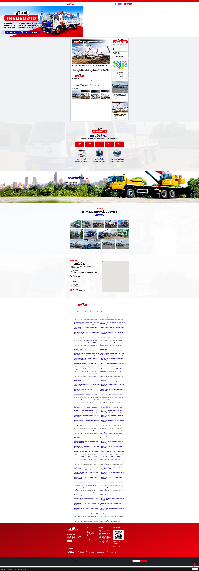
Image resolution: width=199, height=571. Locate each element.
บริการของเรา (87, 4)
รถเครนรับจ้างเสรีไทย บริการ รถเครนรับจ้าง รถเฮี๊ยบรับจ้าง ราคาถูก (112, 426)
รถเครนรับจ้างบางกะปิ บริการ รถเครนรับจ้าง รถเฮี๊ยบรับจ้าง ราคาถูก (111, 395)
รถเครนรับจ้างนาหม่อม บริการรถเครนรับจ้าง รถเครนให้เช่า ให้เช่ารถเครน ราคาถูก (112, 488)
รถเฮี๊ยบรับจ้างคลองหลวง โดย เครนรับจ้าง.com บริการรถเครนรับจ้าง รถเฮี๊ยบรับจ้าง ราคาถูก (86, 359)
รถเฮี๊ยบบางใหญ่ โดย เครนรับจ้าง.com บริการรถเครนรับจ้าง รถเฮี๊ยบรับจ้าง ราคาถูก (86, 504)
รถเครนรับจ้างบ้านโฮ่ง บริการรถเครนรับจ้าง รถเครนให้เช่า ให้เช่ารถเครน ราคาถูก (112, 379)
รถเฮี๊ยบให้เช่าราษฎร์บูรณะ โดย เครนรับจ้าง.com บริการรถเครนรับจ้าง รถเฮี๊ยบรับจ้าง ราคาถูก (112, 467)
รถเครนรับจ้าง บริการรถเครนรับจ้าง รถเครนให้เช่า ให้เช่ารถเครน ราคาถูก (112, 457)
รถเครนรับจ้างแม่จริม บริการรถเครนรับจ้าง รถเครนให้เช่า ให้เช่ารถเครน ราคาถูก (86, 328)
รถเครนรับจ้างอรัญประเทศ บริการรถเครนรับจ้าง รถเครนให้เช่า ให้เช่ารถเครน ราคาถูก (112, 493)
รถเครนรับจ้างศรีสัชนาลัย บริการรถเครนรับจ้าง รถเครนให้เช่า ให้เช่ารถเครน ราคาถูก (86, 338)
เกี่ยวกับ (98, 4)
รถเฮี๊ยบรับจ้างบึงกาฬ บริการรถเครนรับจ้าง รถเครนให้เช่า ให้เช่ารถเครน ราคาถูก (86, 374)
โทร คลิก (75, 84)
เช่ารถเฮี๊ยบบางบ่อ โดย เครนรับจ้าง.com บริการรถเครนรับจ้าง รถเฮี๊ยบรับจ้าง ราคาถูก (112, 405)
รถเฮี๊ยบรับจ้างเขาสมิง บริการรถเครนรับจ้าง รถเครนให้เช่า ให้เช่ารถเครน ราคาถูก (86, 385)
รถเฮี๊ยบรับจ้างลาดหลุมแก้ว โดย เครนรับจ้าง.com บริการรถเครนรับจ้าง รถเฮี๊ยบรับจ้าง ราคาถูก (86, 348)
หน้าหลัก (82, 4)
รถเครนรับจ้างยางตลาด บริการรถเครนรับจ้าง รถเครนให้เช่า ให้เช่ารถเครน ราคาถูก (86, 317)
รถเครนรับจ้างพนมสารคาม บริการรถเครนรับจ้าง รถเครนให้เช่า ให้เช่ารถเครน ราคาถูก (86, 519)
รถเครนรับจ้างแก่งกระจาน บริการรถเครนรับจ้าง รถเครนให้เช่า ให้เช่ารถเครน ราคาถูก (112, 390)
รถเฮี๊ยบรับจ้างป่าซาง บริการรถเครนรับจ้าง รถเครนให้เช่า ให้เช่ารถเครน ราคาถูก (112, 442)
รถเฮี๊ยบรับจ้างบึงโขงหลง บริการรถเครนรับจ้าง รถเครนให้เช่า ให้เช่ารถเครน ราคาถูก (112, 509)
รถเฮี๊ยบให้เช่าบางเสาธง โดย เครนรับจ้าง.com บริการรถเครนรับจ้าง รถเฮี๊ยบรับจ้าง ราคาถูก (119, 95)
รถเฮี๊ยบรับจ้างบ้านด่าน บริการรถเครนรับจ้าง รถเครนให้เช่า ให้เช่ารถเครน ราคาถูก (112, 364)
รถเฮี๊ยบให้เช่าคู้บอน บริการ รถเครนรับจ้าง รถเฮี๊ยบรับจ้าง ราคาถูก (86, 452)
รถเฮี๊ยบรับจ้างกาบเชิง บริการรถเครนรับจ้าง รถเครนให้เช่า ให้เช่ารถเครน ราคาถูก (112, 338)
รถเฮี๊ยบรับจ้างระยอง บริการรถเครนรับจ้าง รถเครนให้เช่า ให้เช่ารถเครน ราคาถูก (86, 509)
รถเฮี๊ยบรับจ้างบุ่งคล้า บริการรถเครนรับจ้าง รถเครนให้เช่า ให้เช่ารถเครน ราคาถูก (86, 462)
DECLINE (188, 569)
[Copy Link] (121, 68)
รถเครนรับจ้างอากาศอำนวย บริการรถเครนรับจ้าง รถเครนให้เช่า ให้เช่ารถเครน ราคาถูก (86, 395)
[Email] (117, 65)
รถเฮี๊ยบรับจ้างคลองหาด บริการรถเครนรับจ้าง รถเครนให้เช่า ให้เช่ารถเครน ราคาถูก (112, 374)
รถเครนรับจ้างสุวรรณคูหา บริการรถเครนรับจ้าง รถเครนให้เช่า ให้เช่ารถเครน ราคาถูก (106, 537)
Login (102, 4)
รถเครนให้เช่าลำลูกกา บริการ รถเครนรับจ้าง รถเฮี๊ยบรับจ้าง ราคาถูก (112, 436)
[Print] (118, 68)
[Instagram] (125, 62)
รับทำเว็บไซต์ (80, 560)
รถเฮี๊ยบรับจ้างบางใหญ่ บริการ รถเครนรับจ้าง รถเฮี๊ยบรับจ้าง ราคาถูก (85, 493)
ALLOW (195, 569)
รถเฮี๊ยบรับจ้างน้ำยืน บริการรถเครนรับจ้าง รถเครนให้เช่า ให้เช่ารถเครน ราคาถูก (86, 354)
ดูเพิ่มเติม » (115, 98)
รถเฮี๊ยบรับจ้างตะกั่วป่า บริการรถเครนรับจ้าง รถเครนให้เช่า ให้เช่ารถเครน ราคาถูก (112, 473)
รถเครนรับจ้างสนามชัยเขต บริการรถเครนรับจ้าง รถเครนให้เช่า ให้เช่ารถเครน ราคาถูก (112, 354)
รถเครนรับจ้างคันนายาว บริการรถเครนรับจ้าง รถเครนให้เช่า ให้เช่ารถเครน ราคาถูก (112, 483)
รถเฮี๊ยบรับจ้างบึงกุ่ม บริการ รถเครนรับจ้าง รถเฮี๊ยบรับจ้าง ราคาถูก (86, 364)
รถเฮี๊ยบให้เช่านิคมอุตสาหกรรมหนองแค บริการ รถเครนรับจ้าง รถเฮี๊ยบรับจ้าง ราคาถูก (86, 473)
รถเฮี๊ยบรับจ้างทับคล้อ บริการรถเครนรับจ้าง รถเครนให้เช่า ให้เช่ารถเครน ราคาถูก (112, 385)
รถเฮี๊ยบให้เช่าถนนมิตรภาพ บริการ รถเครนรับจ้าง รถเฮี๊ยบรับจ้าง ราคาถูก (112, 369)
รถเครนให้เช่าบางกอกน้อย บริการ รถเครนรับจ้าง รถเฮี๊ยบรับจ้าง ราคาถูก (86, 411)
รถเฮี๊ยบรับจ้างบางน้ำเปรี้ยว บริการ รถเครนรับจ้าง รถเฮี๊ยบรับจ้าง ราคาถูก (86, 483)
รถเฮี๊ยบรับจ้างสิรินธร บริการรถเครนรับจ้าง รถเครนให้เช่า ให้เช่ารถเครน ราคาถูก (112, 462)
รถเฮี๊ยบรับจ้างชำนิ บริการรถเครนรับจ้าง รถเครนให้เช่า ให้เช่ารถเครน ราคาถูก (106, 530)
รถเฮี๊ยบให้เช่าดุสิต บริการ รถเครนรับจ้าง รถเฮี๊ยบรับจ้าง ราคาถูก (86, 498)
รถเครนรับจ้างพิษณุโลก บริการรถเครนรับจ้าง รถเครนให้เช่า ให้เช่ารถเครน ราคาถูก (86, 478)
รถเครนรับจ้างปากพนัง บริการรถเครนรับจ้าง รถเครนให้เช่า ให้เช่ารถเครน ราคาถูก (86, 379)
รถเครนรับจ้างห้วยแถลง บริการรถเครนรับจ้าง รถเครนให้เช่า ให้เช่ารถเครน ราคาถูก (112, 452)
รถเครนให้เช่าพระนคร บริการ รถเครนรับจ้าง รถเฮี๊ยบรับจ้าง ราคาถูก (112, 504)
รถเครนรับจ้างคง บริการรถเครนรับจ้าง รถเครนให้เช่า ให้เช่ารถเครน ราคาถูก (86, 416)
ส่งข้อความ (109, 551)
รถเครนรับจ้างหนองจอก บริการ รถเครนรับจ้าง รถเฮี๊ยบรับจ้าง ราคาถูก (112, 328)
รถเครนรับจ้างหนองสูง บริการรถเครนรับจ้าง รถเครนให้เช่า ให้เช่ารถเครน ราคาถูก (111, 514)
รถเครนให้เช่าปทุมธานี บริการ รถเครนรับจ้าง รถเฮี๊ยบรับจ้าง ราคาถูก (86, 421)
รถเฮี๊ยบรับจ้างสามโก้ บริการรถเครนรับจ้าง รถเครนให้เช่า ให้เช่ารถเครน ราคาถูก (86, 467)
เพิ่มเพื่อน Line (117, 52)
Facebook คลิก (93, 84)
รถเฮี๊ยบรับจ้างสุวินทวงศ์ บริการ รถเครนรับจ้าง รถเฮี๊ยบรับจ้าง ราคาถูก (86, 488)
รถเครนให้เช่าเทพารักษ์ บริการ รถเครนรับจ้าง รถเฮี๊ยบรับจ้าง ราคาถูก (111, 400)
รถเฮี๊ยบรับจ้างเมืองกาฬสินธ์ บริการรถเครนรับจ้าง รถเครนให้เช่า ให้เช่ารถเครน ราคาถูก (86, 447)
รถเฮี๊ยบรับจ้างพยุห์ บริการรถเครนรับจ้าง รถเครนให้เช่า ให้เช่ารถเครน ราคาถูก (86, 436)
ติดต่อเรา (123, 0)
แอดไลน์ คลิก (84, 84)
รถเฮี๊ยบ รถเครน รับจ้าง (95, 85)
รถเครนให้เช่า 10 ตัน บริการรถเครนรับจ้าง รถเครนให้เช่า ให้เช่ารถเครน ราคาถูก (86, 426)
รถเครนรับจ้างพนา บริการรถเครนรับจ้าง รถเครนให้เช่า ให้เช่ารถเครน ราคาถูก (86, 343)
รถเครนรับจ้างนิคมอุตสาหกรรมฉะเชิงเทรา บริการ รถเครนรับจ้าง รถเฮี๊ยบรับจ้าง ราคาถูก (112, 317)
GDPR (24, 569)
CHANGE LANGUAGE (136, 560)
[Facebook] (117, 62)
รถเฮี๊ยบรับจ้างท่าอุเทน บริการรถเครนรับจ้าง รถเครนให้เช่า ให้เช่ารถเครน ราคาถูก (112, 359)
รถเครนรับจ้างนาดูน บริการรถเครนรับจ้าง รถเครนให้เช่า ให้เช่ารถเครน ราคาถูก (86, 431)
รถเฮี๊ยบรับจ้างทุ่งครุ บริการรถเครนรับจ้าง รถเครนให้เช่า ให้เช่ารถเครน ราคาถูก (112, 323)
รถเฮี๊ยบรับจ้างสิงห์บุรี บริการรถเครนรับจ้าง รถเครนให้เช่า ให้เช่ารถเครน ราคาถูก (86, 457)
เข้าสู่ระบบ (126, 0)
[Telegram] (125, 65)
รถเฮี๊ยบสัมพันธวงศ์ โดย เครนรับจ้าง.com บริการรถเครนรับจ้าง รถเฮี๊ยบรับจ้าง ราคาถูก (86, 514)
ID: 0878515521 (85, 85)
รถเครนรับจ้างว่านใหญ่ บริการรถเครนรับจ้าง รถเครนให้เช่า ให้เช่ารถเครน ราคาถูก (86, 400)
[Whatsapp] (123, 65)
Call (126, 3)
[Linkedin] (120, 65)
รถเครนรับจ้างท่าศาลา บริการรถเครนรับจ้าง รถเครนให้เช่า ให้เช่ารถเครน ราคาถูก (112, 447)
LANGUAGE (131, 0)
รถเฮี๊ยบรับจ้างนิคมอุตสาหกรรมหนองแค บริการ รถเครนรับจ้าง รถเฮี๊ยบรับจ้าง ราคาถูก (112, 499)
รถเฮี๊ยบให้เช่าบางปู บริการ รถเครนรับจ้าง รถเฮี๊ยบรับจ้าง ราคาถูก (112, 343)
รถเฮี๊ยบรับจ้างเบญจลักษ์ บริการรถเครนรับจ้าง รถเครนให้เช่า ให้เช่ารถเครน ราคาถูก (112, 348)
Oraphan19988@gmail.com (80, 291)
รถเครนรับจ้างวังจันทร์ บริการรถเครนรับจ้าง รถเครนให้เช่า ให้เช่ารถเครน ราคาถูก (112, 416)
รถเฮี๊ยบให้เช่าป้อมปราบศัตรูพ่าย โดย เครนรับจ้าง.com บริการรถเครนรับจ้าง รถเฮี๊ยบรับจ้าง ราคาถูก (86, 369)
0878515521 (117, 53)
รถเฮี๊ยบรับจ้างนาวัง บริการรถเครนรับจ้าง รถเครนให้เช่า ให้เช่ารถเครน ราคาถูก (86, 390)
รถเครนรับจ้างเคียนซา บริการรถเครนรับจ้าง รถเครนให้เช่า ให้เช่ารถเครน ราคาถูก (112, 478)
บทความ (93, 4)
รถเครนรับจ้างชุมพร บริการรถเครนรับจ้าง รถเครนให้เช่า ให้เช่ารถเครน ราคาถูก (112, 431)
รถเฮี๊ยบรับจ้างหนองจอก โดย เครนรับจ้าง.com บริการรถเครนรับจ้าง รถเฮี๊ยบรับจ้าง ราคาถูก (106, 541)
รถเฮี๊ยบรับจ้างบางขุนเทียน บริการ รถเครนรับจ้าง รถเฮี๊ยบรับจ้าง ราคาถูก (86, 405)
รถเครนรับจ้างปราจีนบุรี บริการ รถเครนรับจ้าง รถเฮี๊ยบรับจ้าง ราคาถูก (106, 534)
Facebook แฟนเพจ (118, 55)
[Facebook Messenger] (120, 62)
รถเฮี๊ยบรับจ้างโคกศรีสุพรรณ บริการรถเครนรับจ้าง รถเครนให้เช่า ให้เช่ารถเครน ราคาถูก (86, 333)
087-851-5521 (129, 4)
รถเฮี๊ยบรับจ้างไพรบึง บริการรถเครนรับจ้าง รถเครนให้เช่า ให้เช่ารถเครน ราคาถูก (112, 411)
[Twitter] (123, 62)
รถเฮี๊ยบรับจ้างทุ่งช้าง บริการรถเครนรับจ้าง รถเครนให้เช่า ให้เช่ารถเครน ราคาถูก (112, 333)
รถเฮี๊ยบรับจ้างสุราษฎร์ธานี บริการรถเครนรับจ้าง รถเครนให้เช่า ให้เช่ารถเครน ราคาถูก (112, 519)
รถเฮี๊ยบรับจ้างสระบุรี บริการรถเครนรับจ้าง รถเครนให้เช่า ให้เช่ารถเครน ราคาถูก (119, 115)
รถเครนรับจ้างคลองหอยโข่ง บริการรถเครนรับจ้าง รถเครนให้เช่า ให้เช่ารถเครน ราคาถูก (86, 323)
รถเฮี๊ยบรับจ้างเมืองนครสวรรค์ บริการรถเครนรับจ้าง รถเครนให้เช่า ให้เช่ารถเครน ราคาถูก (86, 442)
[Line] (114, 62)
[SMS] (114, 65)
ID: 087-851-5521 (91, 552)
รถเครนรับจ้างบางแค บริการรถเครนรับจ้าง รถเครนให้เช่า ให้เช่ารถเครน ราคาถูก (112, 421)
